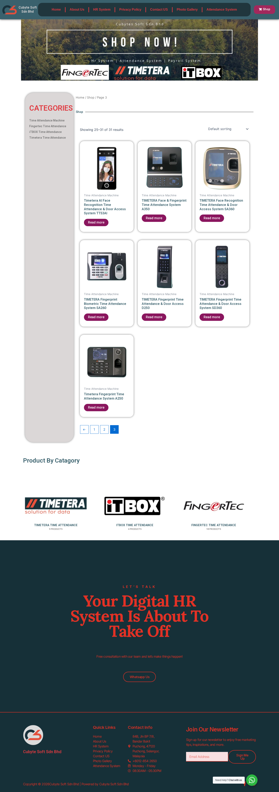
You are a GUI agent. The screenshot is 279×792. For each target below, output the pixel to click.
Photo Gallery (187, 9)
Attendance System (221, 9)
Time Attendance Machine (47, 120)
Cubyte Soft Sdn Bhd (28, 9)
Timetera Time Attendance (47, 137)
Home (56, 9)
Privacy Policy (130, 9)
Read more (96, 222)
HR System (101, 9)
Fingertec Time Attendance (47, 126)
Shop (90, 97)
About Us (77, 9)
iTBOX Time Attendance (45, 132)
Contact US (159, 9)
